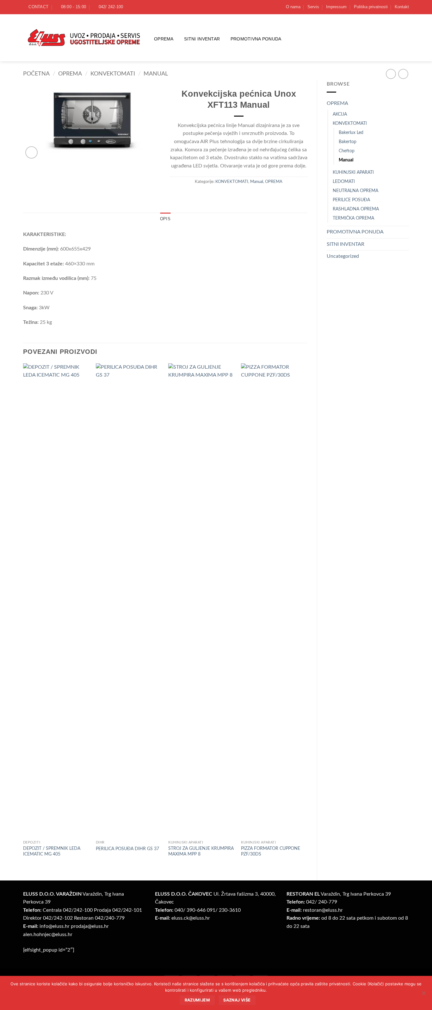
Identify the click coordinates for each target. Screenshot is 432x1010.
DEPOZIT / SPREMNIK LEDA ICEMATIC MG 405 (51, 851)
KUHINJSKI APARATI (353, 172)
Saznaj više (236, 1000)
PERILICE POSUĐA (351, 199)
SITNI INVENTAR (202, 38)
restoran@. (323, 910)
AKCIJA (340, 114)
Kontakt (402, 6)
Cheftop (347, 150)
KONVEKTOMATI (112, 74)
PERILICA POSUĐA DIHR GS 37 (127, 848)
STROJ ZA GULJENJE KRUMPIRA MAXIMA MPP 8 (201, 851)
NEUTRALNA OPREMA (355, 190)
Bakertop (347, 141)
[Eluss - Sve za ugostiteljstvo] (84, 37)
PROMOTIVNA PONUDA (256, 38)
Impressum (336, 6)
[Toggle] (405, 103)
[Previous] (23, 616)
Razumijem (197, 1000)
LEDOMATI (344, 181)
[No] (423, 995)
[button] (31, 152)
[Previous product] (403, 74)
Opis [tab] (165, 218)
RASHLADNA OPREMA (356, 209)
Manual (156, 74)
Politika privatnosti (371, 6)
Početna (36, 74)
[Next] (307, 616)
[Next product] (391, 74)
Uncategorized (343, 256)
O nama (293, 6)
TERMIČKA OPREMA (353, 218)
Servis (313, 6)
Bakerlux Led (351, 132)
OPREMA (164, 38)
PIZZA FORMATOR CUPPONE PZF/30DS (270, 851)
